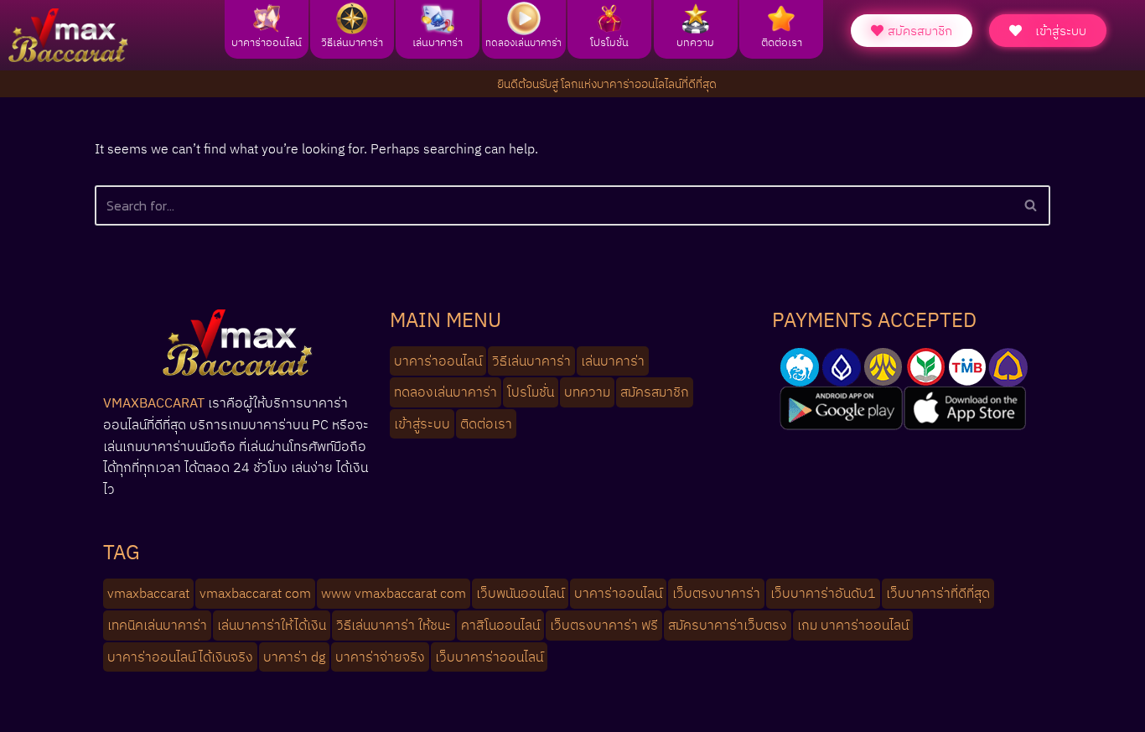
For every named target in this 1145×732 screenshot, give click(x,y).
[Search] (1031, 205)
